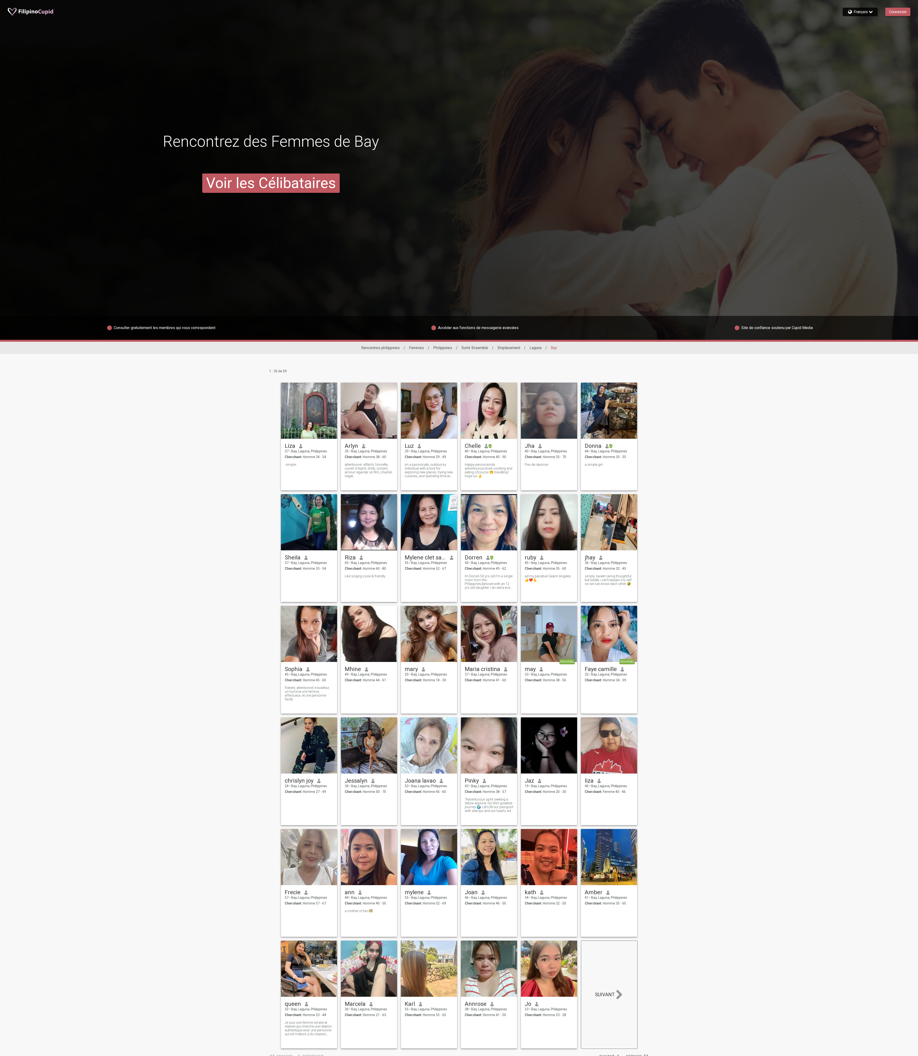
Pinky (472, 780)
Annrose (475, 1004)
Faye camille (601, 669)
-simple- (291, 464)
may (530, 669)
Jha (530, 446)
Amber (593, 892)
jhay (590, 557)
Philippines (442, 348)
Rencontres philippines (380, 348)
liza (589, 780)
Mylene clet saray (425, 557)
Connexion (898, 12)
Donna (593, 446)
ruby (530, 557)
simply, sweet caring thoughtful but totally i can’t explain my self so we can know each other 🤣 (608, 580)
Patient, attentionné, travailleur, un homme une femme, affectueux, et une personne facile (307, 693)
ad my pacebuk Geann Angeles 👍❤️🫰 (548, 578)
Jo (528, 1004)
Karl (410, 1004)
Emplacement (508, 348)
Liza (290, 446)
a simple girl (594, 464)
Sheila (293, 557)
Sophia (293, 669)
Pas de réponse (536, 464)
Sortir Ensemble (474, 348)
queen (293, 1004)
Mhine (353, 669)
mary (411, 669)
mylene (414, 892)
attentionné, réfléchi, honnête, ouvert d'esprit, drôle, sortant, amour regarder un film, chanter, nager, (369, 470)
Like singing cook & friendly (365, 576)
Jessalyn (356, 780)
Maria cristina (482, 669)
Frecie (293, 892)
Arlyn (351, 446)
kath (530, 892)
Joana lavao (420, 780)
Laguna (535, 348)
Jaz (529, 780)
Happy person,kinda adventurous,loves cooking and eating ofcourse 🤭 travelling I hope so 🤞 (488, 470)
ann (350, 892)
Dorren (473, 557)
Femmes (416, 348)
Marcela (355, 1004)
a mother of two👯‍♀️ (359, 911)
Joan (471, 892)
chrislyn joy (299, 780)
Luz (409, 446)
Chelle (473, 446)
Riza (350, 557)
